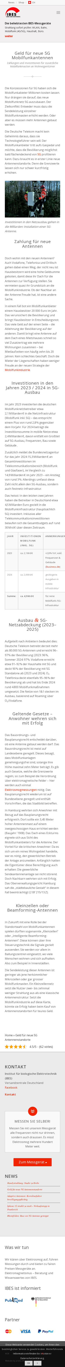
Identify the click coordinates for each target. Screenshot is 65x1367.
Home (9, 1035)
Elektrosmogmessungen (21, 790)
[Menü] (58, 12)
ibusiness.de (53, 566)
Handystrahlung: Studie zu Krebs (23, 1183)
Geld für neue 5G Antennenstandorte (24, 1189)
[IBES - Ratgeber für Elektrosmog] (27, 12)
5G (39, 154)
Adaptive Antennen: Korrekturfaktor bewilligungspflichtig (24, 1197)
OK (28, 1363)
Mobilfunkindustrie (17, 370)
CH (33, 2)
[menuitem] (11, 2)
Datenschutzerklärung (32, 1358)
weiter (9, 36)
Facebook (11, 1087)
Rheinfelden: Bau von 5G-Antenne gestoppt (28, 1215)
